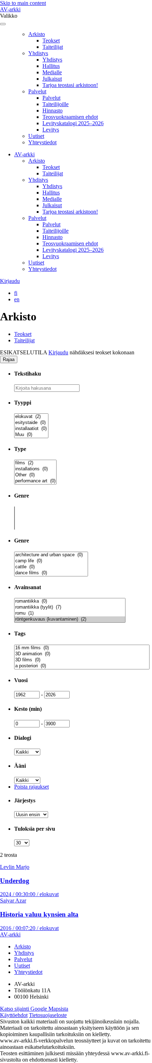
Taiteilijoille (55, 104)
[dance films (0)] (51, 573)
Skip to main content (23, 3)
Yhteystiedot (42, 142)
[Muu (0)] (31, 435)
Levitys (50, 130)
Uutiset (36, 136)
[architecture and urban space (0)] (51, 555)
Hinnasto (52, 111)
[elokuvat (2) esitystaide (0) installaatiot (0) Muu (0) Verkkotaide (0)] (31, 435)
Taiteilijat (52, 47)
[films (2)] (35, 463)
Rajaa (8, 359)
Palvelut (37, 91)
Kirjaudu (10, 281)
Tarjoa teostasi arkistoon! (70, 85)
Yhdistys (38, 53)
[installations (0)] (35, 469)
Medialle (52, 72)
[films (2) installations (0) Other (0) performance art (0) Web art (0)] (35, 481)
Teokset (51, 40)
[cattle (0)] (51, 567)
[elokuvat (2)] (31, 417)
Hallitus (51, 66)
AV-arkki (10, 9)
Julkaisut (52, 79)
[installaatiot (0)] (31, 429)
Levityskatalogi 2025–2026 (73, 123)
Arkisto (36, 34)
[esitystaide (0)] (31, 423)
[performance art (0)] (35, 481)
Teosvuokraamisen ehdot (70, 117)
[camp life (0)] (51, 561)
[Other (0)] (35, 475)
